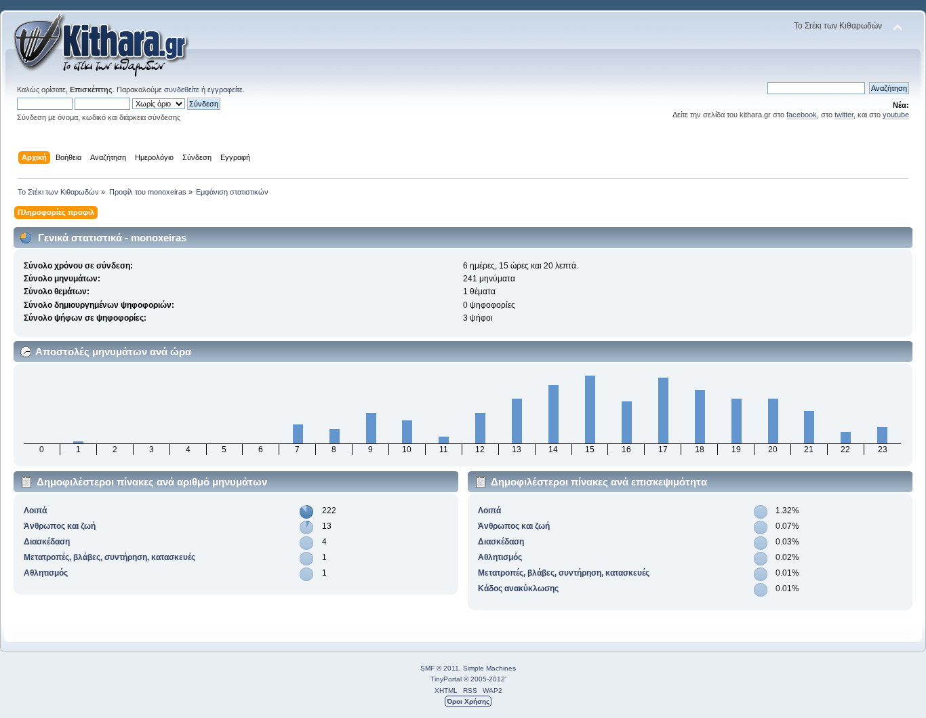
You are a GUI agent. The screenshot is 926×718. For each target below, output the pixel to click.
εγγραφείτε (225, 89)
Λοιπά (35, 510)
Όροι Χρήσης (468, 701)
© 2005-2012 (484, 679)
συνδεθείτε (181, 89)
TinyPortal (446, 679)
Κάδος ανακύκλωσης (518, 588)
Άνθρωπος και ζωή (60, 526)
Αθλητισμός (46, 573)
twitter (843, 115)
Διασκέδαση (47, 541)
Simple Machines (489, 668)
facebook (801, 115)
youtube (896, 115)
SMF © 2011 (439, 668)
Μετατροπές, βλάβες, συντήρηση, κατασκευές (109, 557)
